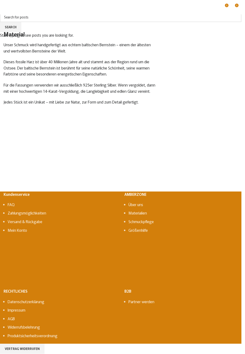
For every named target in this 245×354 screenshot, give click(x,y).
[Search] (14, 7)
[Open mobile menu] (5, 7)
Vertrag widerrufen (22, 348)
